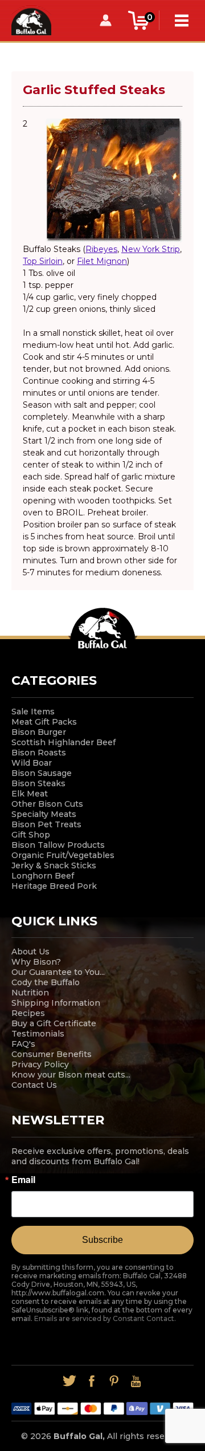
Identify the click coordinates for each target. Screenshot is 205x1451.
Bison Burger (38, 732)
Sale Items (33, 711)
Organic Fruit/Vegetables (62, 855)
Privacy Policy (40, 1064)
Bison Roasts (38, 752)
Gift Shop (30, 835)
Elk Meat (29, 794)
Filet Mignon (102, 261)
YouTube (136, 1381)
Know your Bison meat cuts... (70, 1075)
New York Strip (150, 249)
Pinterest (114, 1381)
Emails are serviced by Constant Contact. (105, 1318)
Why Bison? (36, 962)
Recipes (28, 1013)
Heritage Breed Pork (54, 886)
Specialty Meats (43, 814)
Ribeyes (101, 249)
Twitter (69, 1381)
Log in (105, 20)
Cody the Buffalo (45, 982)
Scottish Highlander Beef (63, 742)
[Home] (31, 19)
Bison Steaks (38, 783)
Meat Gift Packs (44, 722)
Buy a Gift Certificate (53, 1023)
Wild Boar (31, 763)
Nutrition (30, 992)
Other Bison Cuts (47, 804)
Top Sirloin (43, 261)
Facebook (91, 1381)
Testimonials (37, 1034)
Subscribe (102, 1240)
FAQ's (23, 1044)
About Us (30, 951)
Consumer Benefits (51, 1054)
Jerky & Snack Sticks (53, 865)
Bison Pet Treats (46, 824)
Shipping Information (55, 1003)
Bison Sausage (41, 773)
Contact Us (34, 1085)
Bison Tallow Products (58, 845)
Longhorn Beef (42, 876)
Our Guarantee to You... (58, 972)
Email (23, 1179)
